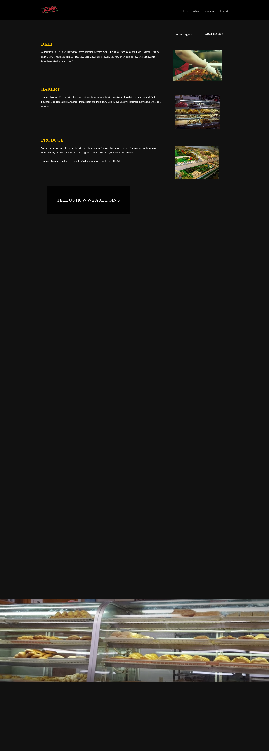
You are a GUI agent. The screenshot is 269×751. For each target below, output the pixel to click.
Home (186, 11)
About (196, 11)
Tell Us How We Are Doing (88, 200)
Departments (210, 11)
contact (224, 11)
